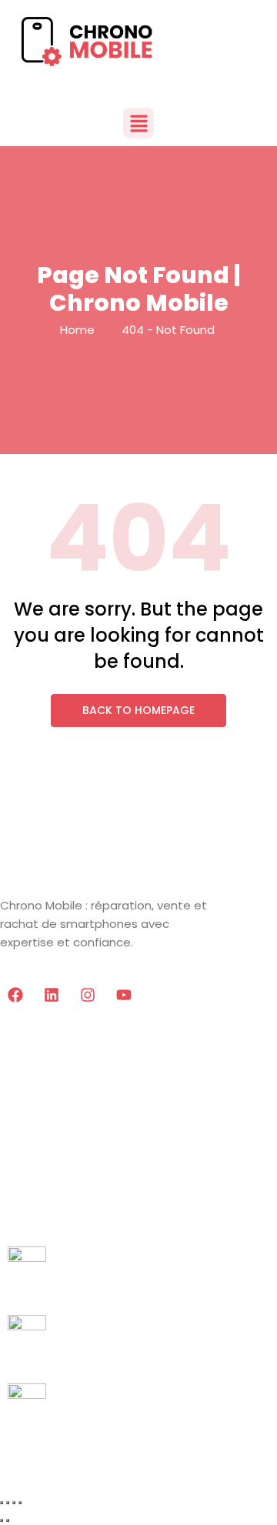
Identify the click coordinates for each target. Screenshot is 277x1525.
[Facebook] (15, 994)
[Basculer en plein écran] (7, 1502)
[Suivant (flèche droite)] (7, 1520)
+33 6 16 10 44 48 (60, 1292)
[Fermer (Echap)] (20, 1502)
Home (77, 330)
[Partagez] (13, 1502)
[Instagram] (87, 994)
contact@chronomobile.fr (89, 1429)
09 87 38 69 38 (52, 1361)
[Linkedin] (51, 994)
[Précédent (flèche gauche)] (1, 1520)
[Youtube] (123, 994)
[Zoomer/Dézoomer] (1, 1502)
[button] (138, 123)
